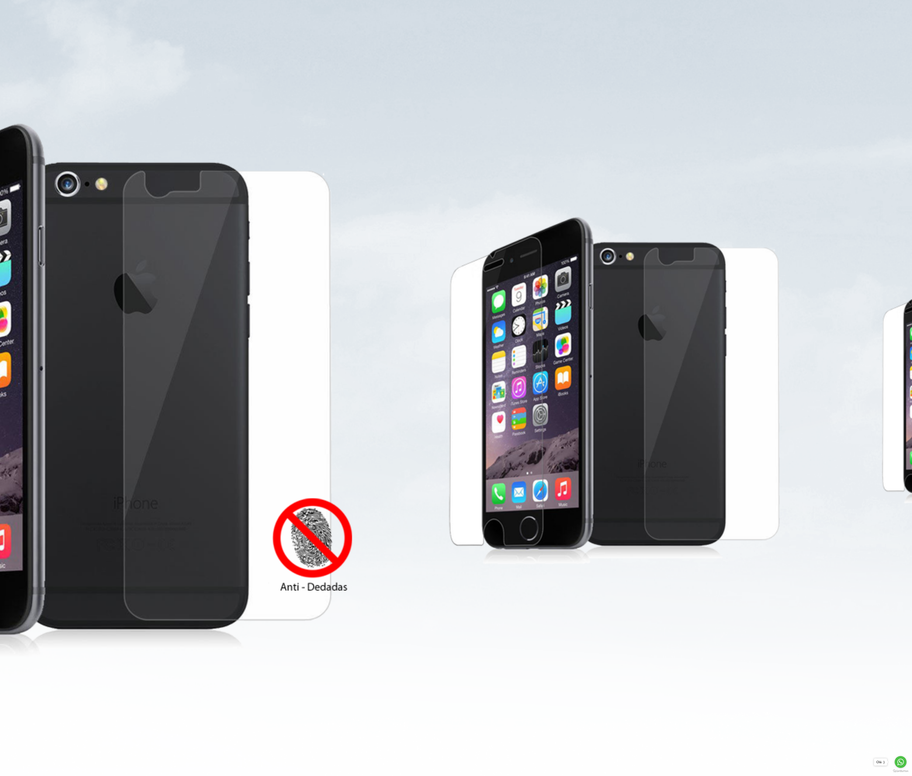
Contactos (525, 13)
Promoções (444, 13)
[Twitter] (551, 191)
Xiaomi (479, 31)
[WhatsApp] (545, 191)
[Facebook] (539, 191)
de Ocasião (329, 31)
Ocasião (498, 13)
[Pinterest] (557, 191)
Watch (374, 31)
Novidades (473, 13)
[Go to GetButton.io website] (900, 771)
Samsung (457, 31)
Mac (409, 31)
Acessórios (431, 31)
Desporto (522, 31)
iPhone (353, 31)
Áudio (500, 31)
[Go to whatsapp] (901, 762)
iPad (392, 31)
